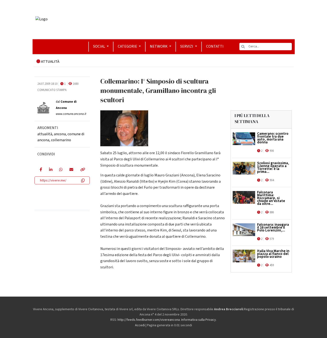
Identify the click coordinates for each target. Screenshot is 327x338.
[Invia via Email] (71, 169)
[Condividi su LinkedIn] (51, 169)
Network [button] (159, 46)
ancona (60, 133)
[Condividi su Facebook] (40, 169)
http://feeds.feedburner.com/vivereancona (149, 319)
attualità (44, 133)
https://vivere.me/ (53, 180)
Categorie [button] (128, 46)
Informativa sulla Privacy (198, 319)
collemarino (61, 140)
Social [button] (99, 46)
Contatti (215, 46)
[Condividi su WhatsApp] (61, 169)
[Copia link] (82, 169)
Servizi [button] (187, 46)
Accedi (140, 325)
